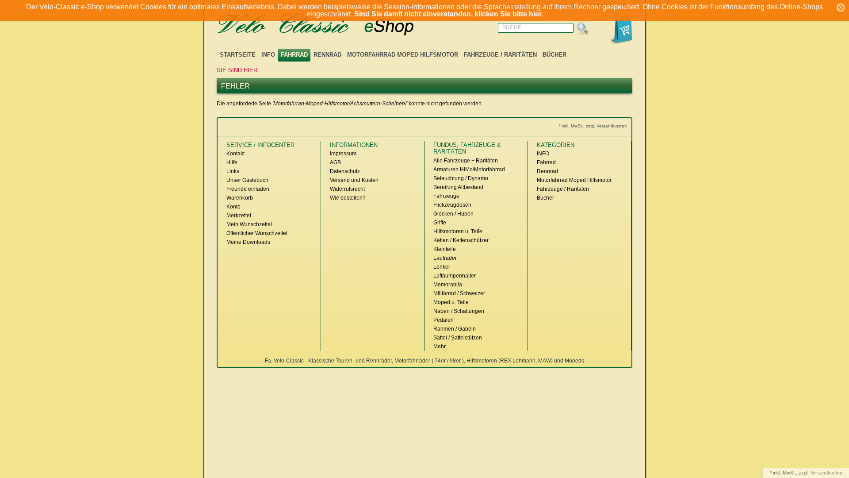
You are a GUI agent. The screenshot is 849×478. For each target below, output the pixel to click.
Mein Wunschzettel (249, 224)
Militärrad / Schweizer (459, 293)
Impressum (343, 153)
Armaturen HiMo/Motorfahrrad (469, 169)
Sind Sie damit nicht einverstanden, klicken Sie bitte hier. (448, 14)
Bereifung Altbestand (458, 187)
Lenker (441, 267)
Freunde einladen (247, 189)
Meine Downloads (248, 242)
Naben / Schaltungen (458, 311)
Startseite (238, 54)
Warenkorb (239, 198)
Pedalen (443, 320)
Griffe (439, 223)
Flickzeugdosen (452, 205)
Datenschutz (345, 171)
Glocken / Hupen (453, 214)
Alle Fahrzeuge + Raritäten (465, 161)
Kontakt (235, 153)
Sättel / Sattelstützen (457, 338)
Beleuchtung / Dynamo (460, 178)
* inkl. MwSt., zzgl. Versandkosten (592, 125)
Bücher (554, 54)
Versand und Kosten (354, 180)
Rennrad (327, 54)
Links (232, 171)
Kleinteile (444, 249)
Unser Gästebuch (247, 180)
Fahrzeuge (446, 196)
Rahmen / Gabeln (454, 329)
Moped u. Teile (451, 302)
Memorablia (447, 284)
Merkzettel (238, 215)
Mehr (439, 346)
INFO (268, 54)
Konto (233, 207)
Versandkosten (826, 472)
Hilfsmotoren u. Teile (457, 231)
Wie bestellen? (348, 198)
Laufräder (445, 258)
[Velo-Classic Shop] (327, 25)
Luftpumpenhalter (454, 276)
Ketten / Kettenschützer (461, 240)
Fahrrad (294, 54)
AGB (335, 162)
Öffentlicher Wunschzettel (256, 233)
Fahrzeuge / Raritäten (500, 54)
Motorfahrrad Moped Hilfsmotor (402, 54)
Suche (511, 27)
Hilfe (231, 162)
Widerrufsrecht (347, 189)
